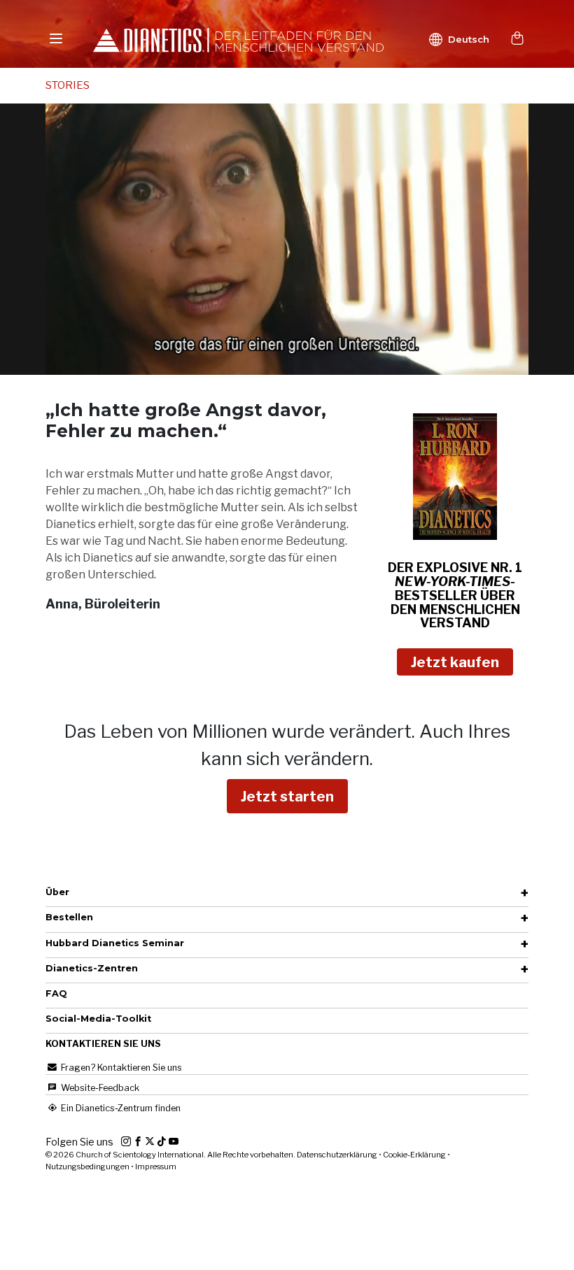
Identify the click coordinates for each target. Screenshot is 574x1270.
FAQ (56, 993)
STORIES (68, 85)
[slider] (271, 364)
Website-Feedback (99, 1088)
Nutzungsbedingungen (88, 1166)
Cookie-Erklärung (414, 1155)
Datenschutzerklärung (337, 1155)
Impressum (155, 1166)
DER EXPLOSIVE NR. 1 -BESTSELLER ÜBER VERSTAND (455, 595)
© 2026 (171, 1155)
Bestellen (69, 917)
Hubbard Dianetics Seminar (115, 943)
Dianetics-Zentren (92, 968)
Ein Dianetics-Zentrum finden (120, 1108)
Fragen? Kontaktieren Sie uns (120, 1067)
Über (57, 892)
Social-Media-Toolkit (98, 1018)
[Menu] (56, 38)
